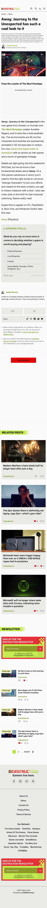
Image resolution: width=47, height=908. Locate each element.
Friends (10, 261)
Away (4, 219)
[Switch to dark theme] (40, 8)
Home (3, 14)
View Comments (23, 360)
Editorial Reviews (14, 251)
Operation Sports (15, 843)
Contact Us (24, 805)
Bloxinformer (36, 847)
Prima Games (33, 832)
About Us (23, 796)
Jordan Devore (11, 45)
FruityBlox (24, 847)
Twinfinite (26, 828)
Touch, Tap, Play (11, 847)
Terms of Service (18, 655)
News (10, 14)
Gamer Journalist (16, 839)
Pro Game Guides (12, 828)
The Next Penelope (11, 129)
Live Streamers (13, 256)
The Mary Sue (31, 843)
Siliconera (12, 836)
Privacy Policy (29, 655)
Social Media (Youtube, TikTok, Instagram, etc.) (20, 267)
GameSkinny (31, 839)
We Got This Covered (28, 836)
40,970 (27, 752)
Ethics (23, 800)
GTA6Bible (22, 850)
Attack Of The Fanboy (16, 832)
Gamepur (36, 828)
